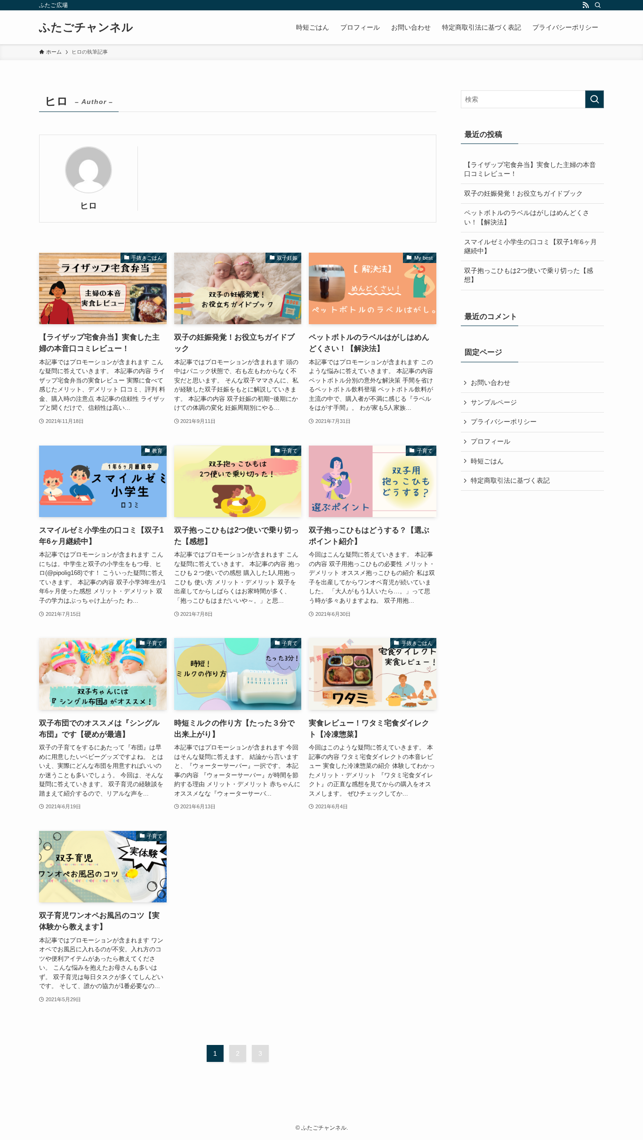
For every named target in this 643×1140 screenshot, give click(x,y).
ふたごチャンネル (86, 27)
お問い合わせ (490, 382)
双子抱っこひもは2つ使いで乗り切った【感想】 (528, 275)
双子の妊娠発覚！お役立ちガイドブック (523, 193)
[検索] (598, 5)
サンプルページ (494, 402)
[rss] (585, 5)
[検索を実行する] (594, 99)
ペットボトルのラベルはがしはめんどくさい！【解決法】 (526, 217)
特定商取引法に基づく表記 (510, 480)
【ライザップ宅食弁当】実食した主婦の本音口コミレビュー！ (530, 169)
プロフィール (490, 441)
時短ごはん (487, 461)
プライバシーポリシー (504, 421)
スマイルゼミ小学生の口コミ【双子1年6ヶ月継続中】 (530, 246)
